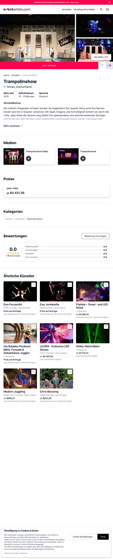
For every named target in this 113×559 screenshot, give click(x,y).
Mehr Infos (74, 2)
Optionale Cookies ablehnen (16, 553)
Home (6, 75)
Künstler (16, 75)
